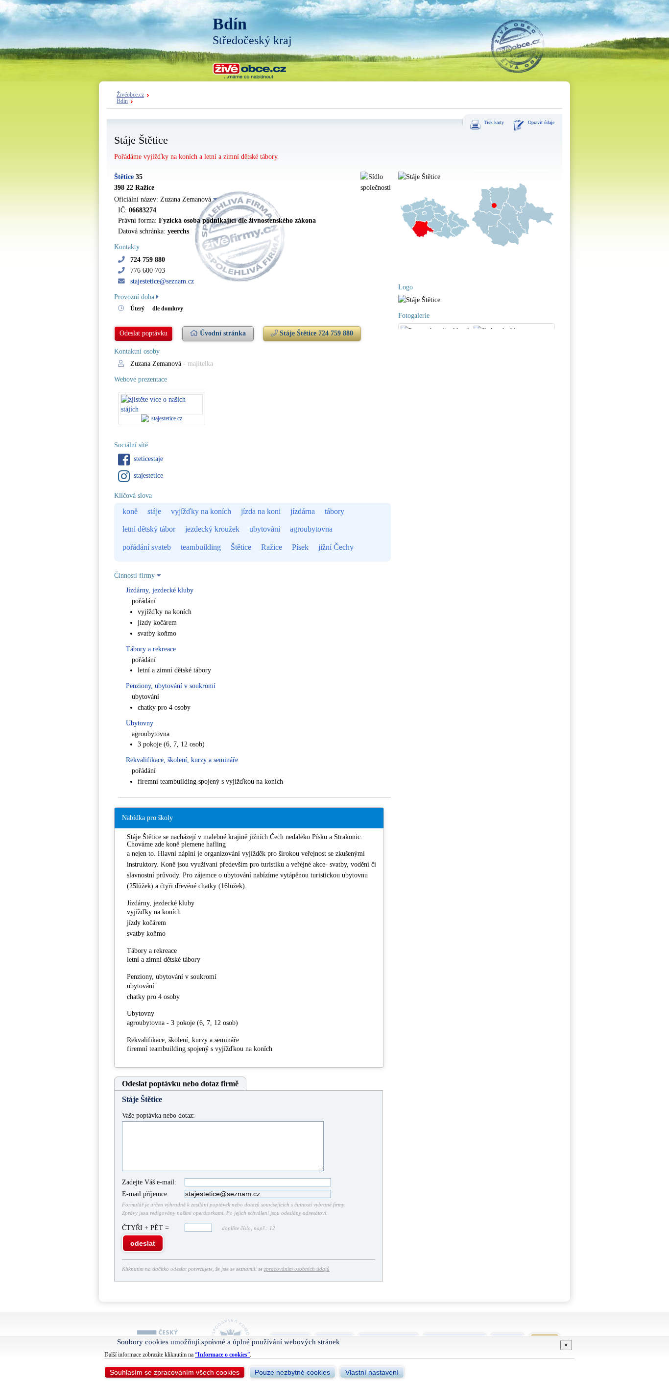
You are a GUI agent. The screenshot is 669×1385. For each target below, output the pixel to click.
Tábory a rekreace (151, 649)
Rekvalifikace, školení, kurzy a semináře (182, 760)
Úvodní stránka (222, 333)
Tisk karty (494, 122)
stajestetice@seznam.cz (162, 281)
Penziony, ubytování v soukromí (170, 686)
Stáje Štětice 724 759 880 (315, 333)
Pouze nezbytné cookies (292, 1372)
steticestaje (148, 458)
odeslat (142, 1243)
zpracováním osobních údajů (297, 1269)
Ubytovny (139, 723)
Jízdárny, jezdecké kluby (159, 590)
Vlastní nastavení (372, 1372)
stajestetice (148, 475)
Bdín (122, 101)
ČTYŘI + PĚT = (146, 1227)
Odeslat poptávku (143, 333)
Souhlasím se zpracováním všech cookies (174, 1372)
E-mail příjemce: (145, 1194)
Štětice (124, 176)
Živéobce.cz (130, 95)
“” (222, 1354)
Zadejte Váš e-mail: (149, 1182)
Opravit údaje (541, 122)
